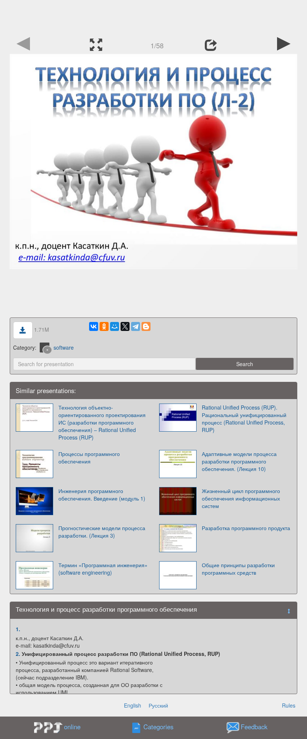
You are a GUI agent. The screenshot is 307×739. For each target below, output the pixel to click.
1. (18, 629)
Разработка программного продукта (246, 528)
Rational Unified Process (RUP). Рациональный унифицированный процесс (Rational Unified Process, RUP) (244, 419)
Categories (158, 727)
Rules (288, 705)
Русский (158, 705)
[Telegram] (135, 326)
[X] (125, 326)
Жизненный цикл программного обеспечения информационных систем (241, 498)
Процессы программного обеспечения (89, 457)
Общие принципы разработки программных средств (238, 568)
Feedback (254, 727)
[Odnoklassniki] (104, 326)
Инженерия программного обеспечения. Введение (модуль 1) (101, 494)
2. (18, 653)
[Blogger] (146, 326)
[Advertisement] (153, 17)
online (72, 726)
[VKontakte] (93, 326)
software (64, 347)
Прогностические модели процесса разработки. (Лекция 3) (101, 531)
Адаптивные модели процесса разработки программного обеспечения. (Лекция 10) (239, 461)
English (132, 705)
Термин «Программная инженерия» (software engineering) (103, 568)
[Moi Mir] (114, 326)
